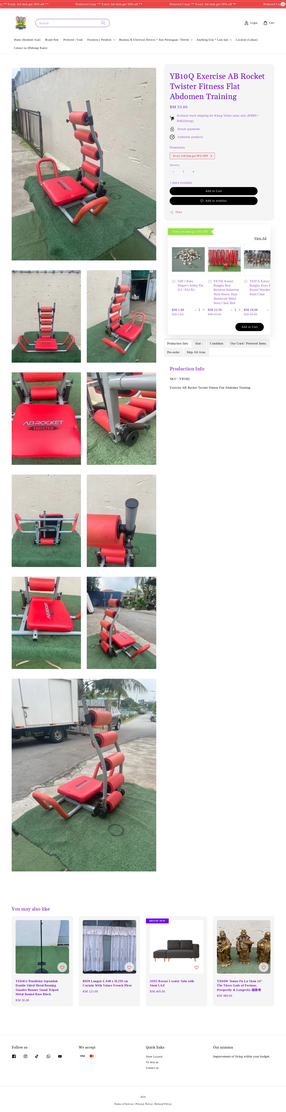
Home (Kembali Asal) (27, 39)
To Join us (152, 1062)
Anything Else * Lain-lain (212, 39)
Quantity (175, 165)
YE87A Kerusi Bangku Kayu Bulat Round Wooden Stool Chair (263, 288)
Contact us (152, 1067)
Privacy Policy (144, 1104)
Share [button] (178, 212)
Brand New (52, 39)
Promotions (177, 147)
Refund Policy (163, 1104)
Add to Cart (213, 191)
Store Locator (154, 1056)
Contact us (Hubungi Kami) (30, 48)
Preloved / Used (73, 39)
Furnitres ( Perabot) (99, 39)
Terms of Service (124, 1104)
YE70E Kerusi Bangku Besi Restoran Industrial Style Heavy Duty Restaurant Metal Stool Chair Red (226, 292)
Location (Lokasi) (247, 39)
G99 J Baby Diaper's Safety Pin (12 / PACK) (190, 285)
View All (260, 238)
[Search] (103, 23)
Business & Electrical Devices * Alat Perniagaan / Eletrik (154, 39)
